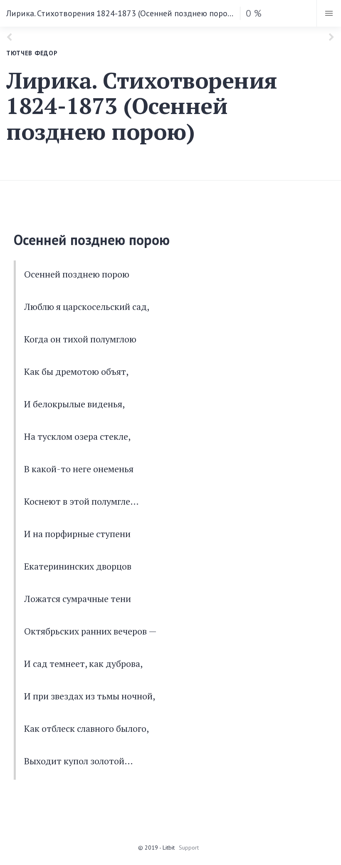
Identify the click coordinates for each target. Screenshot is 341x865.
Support (189, 847)
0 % (254, 13)
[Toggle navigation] (328, 13)
